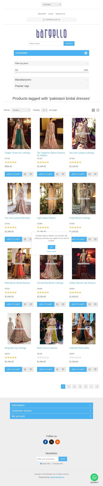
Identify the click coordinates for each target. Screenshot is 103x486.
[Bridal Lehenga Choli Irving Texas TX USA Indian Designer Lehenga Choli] (19, 133)
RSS (57, 442)
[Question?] (94, 477)
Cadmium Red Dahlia (79, 348)
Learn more (51, 251)
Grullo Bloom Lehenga (79, 218)
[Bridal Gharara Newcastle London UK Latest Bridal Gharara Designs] (83, 263)
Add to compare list (25, 174)
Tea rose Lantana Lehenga (81, 153)
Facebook (45, 442)
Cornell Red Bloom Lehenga (50, 283)
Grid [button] (93, 110)
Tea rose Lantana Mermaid (17, 218)
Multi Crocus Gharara (47, 348)
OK (51, 247)
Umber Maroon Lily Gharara (82, 283)
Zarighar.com (60, 484)
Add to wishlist (31, 174)
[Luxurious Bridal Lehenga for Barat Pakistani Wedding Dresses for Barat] (83, 328)
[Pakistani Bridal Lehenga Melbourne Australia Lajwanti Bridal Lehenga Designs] (83, 198)
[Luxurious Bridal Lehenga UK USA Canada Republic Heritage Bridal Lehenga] (51, 263)
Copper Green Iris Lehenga (17, 153)
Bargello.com (47, 484)
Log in (50, 14)
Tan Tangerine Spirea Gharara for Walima (51, 154)
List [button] (97, 110)
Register (42, 14)
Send (62, 459)
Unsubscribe (58, 464)
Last (97, 386)
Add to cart (13, 174)
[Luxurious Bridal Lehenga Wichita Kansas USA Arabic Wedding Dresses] (19, 328)
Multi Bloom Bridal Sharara (17, 283)
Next (91, 386)
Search (69, 43)
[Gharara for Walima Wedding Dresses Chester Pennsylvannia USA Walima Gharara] (51, 133)
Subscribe (46, 464)
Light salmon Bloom (46, 218)
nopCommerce (57, 477)
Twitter (51, 442)
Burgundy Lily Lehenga (15, 348)
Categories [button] (21, 53)
